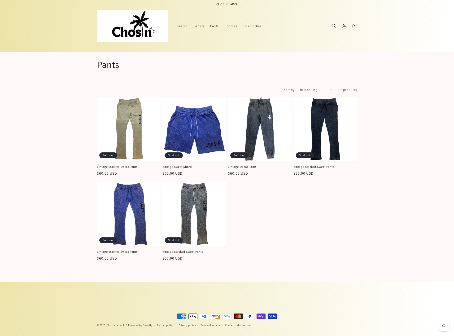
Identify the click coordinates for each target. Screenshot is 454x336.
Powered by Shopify (140, 325)
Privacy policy (187, 325)
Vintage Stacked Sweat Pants (117, 167)
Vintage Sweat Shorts (177, 167)
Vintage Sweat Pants (242, 167)
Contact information (238, 325)
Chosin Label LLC (117, 325)
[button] (334, 26)
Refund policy (165, 325)
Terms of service (210, 325)
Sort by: (289, 90)
